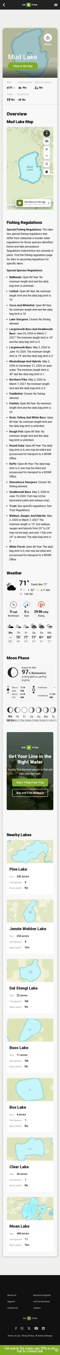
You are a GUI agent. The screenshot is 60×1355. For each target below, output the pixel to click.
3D (46, 141)
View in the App (22, 66)
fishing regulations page (38, 255)
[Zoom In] (46, 149)
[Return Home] (46, 172)
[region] (30, 168)
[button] (48, 37)
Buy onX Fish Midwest (30, 792)
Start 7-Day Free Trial (30, 782)
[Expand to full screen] (46, 164)
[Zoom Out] (46, 156)
